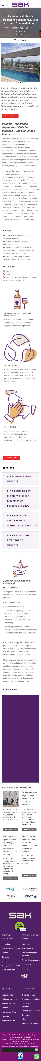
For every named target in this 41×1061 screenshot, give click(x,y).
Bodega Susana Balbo (11, 966)
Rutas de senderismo (31, 960)
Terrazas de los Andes (11, 948)
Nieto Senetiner (8, 970)
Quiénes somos (28, 995)
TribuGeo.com (34, 1046)
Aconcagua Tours (9, 1012)
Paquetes (30, 27)
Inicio (7, 27)
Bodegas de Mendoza (31, 1023)
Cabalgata (26, 964)
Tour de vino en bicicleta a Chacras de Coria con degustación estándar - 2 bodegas (11, 867)
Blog (24, 1019)
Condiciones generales (27, 1004)
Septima (5, 961)
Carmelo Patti (7, 944)
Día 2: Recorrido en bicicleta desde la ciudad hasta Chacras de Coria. (19, 498)
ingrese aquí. (16, 1041)
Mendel (5, 953)
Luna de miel (7, 1008)
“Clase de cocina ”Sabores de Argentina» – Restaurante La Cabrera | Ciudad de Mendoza (29, 818)
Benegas (5, 957)
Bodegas (26, 944)
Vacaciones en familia (20, 29)
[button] (3, 5)
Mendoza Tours (18, 27)
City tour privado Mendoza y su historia (28, 860)
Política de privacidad (31, 1011)
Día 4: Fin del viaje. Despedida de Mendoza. (18, 540)
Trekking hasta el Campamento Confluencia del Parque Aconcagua (11, 816)
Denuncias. (25, 1041)
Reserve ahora (10, 829)
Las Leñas (6, 1016)
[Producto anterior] (23, 33)
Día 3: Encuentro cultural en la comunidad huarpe (19, 520)
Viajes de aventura (9, 999)
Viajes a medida (8, 1003)
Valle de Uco (27, 948)
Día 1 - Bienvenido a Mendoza (19, 479)
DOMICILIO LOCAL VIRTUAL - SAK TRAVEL (20, 1044)
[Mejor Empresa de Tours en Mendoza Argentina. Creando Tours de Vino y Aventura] (20, 4)
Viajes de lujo (7, 995)
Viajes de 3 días (8, 1020)
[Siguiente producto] (18, 33)
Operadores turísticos (31, 999)
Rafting (25, 969)
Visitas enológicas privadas (29, 954)
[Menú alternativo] (36, 1049)
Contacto (26, 1015)
